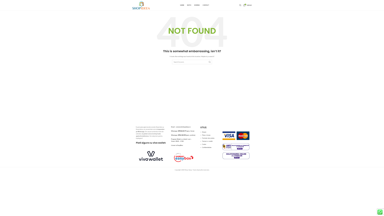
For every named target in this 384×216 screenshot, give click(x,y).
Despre (204, 132)
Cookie (204, 144)
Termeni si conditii (207, 141)
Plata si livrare (206, 135)
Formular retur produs (208, 138)
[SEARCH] (209, 62)
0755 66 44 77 (182, 131)
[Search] (240, 5)
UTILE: (203, 127)
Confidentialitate (206, 147)
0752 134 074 (182, 135)
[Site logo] (141, 5)
